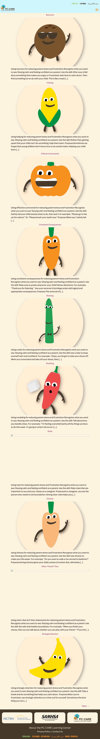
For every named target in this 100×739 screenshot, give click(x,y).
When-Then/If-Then (50, 566)
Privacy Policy (43, 731)
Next (85, 706)
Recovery (50, 15)
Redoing (50, 295)
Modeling (50, 363)
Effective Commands (50, 153)
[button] (97, 10)
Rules (50, 431)
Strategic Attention (50, 634)
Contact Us (57, 731)
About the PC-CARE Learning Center (50, 727)
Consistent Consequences (50, 224)
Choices (50, 498)
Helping (50, 82)
